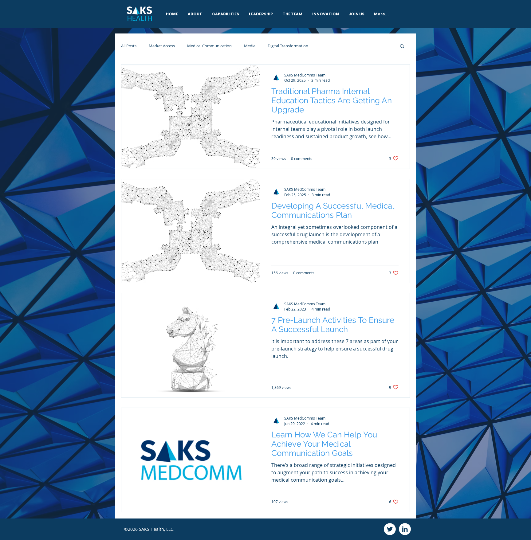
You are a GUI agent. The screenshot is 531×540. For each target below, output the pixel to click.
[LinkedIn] (405, 529)
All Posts (128, 45)
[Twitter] (390, 529)
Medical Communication (209, 45)
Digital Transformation (288, 45)
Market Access (162, 45)
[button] (402, 46)
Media (249, 45)
